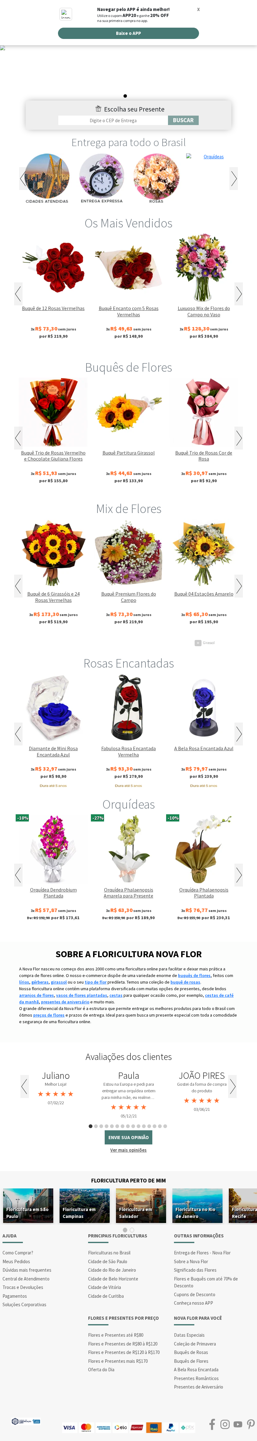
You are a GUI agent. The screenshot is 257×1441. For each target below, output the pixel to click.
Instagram (224, 1424)
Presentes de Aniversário (198, 1387)
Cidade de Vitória (104, 1287)
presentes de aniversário (65, 1002)
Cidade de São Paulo (107, 1261)
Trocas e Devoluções (23, 1287)
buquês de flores (194, 975)
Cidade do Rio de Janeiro (112, 1270)
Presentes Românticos (196, 1378)
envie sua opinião (128, 1137)
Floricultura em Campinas (79, 1212)
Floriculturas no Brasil (109, 1253)
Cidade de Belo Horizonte (113, 1279)
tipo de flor (96, 982)
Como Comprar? (18, 1253)
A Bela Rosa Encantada (196, 1370)
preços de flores (49, 1015)
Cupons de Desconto (194, 1294)
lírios (24, 982)
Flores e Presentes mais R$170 (118, 1361)
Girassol (133, 642)
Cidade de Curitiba (106, 1296)
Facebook (212, 1424)
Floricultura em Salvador (135, 1212)
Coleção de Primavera (195, 1344)
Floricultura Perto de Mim (128, 1180)
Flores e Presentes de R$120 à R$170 (124, 1352)
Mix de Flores (128, 508)
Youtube (237, 1424)
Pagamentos (15, 1296)
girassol (59, 982)
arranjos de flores (36, 995)
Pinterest (250, 1424)
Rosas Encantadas (128, 663)
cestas (116, 995)
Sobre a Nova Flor (191, 1261)
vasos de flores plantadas (81, 995)
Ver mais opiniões (128, 1150)
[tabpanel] (128, 73)
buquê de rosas (185, 982)
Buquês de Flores (128, 367)
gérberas (40, 982)
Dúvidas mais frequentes (27, 1270)
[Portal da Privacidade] (26, 1421)
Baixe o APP (128, 33)
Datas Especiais (189, 1335)
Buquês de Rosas (191, 1352)
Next (233, 178)
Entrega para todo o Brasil (128, 142)
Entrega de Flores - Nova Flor (202, 1253)
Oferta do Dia (101, 1370)
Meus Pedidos (16, 1261)
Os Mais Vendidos (128, 223)
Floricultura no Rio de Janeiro (195, 1212)
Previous (23, 178)
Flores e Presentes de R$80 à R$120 (122, 1344)
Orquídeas (128, 804)
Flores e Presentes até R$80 (115, 1335)
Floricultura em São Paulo (27, 1212)
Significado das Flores (195, 1270)
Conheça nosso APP (193, 1303)
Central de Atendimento (26, 1279)
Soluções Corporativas (24, 1304)
